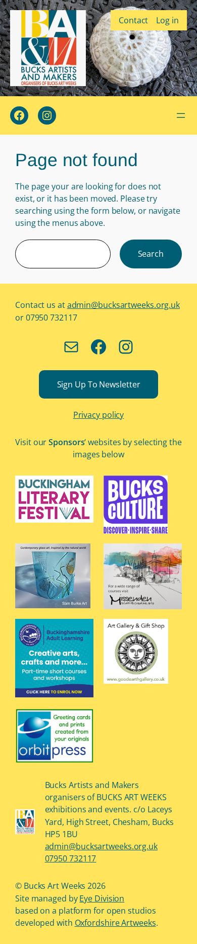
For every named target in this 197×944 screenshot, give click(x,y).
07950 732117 (70, 858)
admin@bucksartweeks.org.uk (123, 304)
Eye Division (101, 898)
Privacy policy (98, 414)
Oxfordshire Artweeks (115, 922)
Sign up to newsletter (98, 384)
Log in (167, 20)
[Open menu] (181, 115)
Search (151, 253)
